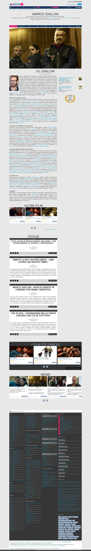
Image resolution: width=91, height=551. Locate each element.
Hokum (62, 433)
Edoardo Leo (35, 146)
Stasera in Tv (43, 541)
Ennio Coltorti (19, 93)
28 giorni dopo (75, 516)
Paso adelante (29, 178)
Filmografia (21, 26)
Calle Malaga (28, 472)
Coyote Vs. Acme (45, 446)
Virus (66, 529)
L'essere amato (29, 496)
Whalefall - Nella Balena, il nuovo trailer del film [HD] (68, 510)
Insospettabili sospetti (62, 455)
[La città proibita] (49, 211)
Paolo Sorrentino (35, 119)
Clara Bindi (27, 121)
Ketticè (43, 465)
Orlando (11, 99)
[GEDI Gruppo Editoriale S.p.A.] (75, 1)
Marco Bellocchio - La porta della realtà (49, 437)
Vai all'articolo (24, 396)
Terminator (71, 538)
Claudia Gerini (48, 104)
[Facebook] (42, 22)
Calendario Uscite (28, 541)
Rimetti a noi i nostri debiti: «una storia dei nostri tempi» (33, 261)
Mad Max (60, 538)
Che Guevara (65, 538)
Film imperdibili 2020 (14, 431)
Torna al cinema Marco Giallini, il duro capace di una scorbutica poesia (75, 390)
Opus (74, 520)
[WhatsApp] (49, 22)
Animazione (12, 490)
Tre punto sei (17, 118)
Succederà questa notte (30, 490)
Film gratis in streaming (30, 415)
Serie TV (35, 541)
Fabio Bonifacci (20, 160)
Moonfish (27, 506)
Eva (59, 451)
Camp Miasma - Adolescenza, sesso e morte (68, 427)
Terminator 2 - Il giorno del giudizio (48, 440)
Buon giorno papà (44, 146)
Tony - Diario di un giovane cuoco (48, 431)
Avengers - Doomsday (30, 465)
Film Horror (12, 488)
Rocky (75, 538)
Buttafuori (23, 183)
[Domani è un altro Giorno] (45, 351)
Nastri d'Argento (52, 18)
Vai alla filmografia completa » (51, 229)
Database (19, 541)
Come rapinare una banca (47, 463)
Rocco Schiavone (32, 186)
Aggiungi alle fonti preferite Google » (26, 9)
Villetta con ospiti (29, 171)
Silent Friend (44, 458)
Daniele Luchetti (40, 168)
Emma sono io (27, 113)
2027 (11, 415)
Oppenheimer (67, 524)
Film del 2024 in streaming (31, 419)
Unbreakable (76, 529)
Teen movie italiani (62, 533)
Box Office (49, 541)
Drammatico (44, 218)
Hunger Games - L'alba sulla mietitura (33, 461)
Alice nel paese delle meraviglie (72, 536)
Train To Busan (45, 444)
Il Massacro (28, 523)
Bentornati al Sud (29, 482)
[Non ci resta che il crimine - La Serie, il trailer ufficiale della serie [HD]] (57, 381)
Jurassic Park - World (76, 525)
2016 (67, 359)
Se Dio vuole (40, 155)
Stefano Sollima (13, 135)
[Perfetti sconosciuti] (69, 351)
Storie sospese (42, 157)
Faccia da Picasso (14, 113)
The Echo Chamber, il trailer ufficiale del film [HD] (67, 497)
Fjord (27, 480)
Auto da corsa (61, 529)
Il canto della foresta (29, 492)
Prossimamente (55, 541)
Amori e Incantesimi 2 (30, 476)
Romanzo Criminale (15, 183)
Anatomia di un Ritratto (30, 517)
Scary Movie (65, 516)
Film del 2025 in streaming (31, 417)
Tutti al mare (21, 123)
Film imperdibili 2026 (14, 419)
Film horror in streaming (30, 427)
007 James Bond (77, 527)
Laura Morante (34, 160)
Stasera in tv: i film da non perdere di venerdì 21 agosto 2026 (69, 495)
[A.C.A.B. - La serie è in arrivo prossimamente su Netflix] (37, 381)
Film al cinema (12, 439)
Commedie (12, 484)
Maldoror (27, 440)
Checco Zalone (61, 524)
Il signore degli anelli (62, 536)
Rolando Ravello (41, 144)
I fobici (51, 112)
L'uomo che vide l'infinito (62, 465)
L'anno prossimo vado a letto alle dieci (30, 101)
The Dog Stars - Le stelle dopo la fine (49, 417)
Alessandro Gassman (28, 157)
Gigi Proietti (45, 172)
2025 (35, 218)
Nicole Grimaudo (37, 185)
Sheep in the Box (45, 435)
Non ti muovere (32, 129)
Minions (60, 516)
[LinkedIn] (46, 22)
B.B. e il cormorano (38, 116)
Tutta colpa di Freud (20, 155)
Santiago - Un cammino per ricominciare (33, 463)
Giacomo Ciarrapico (32, 183)
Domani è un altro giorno (28, 169)
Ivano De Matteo (40, 171)
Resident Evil (28, 470)
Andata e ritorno (52, 116)
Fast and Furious (69, 533)
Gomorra (69, 516)
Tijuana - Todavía (29, 510)
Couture (43, 425)
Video (61, 26)
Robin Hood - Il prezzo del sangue (32, 447)
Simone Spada (15, 169)
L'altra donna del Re (62, 442)
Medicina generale (19, 180)
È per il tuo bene (18, 171)
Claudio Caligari (24, 112)
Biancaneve (75, 522)
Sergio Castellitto (52, 127)
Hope (27, 478)
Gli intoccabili (60, 438)
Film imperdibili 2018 (14, 435)
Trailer (60, 541)
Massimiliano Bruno (14, 164)
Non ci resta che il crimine (48, 166)
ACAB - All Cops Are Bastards (43, 133)
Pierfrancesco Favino (20, 115)
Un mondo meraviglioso (46, 460)
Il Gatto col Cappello (29, 484)
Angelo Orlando (46, 93)
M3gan (67, 518)
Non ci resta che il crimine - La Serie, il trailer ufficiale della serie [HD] (56, 390)
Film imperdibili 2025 (14, 421)
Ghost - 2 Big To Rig (45, 427)
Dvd (38, 541)
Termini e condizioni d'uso (34, 545)
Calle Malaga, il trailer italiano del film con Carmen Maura (68, 481)
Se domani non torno (30, 488)
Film (23, 541)
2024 (19, 415)
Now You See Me (62, 518)
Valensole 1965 (29, 442)
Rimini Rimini (60, 471)
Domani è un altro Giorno (41, 358)
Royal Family (61, 525)
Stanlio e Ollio (60, 445)
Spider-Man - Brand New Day (65, 419)
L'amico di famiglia (20, 119)
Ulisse (59, 448)
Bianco (27, 494)
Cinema (69, 26)
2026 (19, 218)
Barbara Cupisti (31, 104)
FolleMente (29, 217)
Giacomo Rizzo (48, 119)
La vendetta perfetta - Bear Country (48, 419)
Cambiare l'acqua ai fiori (30, 486)
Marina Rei (35, 194)
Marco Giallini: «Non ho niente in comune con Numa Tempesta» (33, 288)
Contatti (15, 545)
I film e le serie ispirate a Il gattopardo (65, 522)
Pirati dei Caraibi (70, 527)
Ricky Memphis (22, 104)
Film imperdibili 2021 (14, 429)
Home (11, 541)
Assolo (11, 161)
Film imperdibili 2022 (14, 427)
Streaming (78, 26)
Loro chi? (37, 158)
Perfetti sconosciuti (38, 163)
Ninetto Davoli (39, 104)
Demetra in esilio (29, 512)
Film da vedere (12, 437)
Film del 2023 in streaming (31, 421)
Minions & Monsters (64, 429)
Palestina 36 (28, 474)
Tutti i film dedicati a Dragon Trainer (65, 520)
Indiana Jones (70, 529)
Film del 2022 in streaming (31, 423)
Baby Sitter (73, 524)
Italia (16, 218)
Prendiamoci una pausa (16, 217)
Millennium (73, 531)
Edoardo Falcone (50, 155)
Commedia (12, 218)
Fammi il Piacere (45, 461)
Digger (27, 498)
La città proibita (46, 217)
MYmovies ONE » (13, 9)
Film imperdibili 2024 (14, 423)
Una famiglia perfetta (28, 141)
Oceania (27, 433)
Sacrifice (27, 451)
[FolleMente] (33, 211)
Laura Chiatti (19, 121)
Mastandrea (52, 183)
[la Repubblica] (79, 1)
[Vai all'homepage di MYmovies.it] (16, 5)
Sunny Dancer (44, 448)
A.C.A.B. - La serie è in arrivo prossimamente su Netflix (36, 389)
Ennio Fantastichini (26, 185)
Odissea (61, 417)
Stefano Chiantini (52, 157)
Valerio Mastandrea (23, 109)
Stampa (45, 26)
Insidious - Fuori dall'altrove (31, 435)
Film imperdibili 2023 (14, 425)
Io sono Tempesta (51, 168)
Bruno (34, 166)
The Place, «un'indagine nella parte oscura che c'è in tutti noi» (33, 314)
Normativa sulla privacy (23, 545)
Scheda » (22, 221)
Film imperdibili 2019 (14, 433)
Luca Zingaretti (17, 105)
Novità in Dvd (12, 445)
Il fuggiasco (29, 118)
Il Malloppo (44, 456)
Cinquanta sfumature (62, 527)
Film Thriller (12, 486)
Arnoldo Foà (40, 91)
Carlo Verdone (37, 135)
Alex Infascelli (35, 112)
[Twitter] (44, 22)
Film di (11, 441)
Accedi (79, 4)
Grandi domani (35, 177)
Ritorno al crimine (18, 168)
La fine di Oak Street (29, 449)
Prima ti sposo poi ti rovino (63, 468)
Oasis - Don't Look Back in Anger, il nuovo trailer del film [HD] (69, 508)
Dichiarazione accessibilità (52, 545)
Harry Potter (67, 531)
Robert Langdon (61, 531)
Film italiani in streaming (30, 425)
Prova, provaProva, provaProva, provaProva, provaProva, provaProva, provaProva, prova (18, 390)
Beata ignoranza (33, 164)
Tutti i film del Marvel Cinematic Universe (66, 534)
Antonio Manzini (13, 188)
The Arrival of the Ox (29, 519)
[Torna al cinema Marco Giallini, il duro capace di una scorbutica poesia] (76, 381)
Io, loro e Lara (23, 154)
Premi (29, 26)
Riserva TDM (43, 545)
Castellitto (40, 132)
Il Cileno (43, 433)
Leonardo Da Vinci (67, 525)
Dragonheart (60, 458)
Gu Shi (27, 508)
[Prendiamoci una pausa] (17, 211)
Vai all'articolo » (52, 253)
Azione (11, 492)
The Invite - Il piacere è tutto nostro (32, 459)
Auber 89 (27, 521)
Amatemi (54, 118)
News (37, 26)
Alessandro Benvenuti (45, 118)
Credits (11, 545)
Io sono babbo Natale (24, 172)
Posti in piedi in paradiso (22, 136)
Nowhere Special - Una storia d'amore (65, 461)
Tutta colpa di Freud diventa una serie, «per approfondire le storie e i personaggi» (33, 242)
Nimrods (27, 453)
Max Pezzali (32, 196)
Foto (53, 26)
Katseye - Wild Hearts (30, 455)
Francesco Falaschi (42, 113)
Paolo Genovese (17, 141)
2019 (44, 359)
